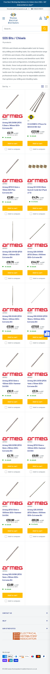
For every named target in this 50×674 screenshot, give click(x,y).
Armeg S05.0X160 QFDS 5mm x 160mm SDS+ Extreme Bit (12, 577)
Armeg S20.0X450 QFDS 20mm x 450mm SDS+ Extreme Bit (12, 254)
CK (28, 121)
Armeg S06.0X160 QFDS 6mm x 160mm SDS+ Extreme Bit (12, 448)
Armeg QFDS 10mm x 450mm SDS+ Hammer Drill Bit (36, 448)
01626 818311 (38, 9)
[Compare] (47, 333)
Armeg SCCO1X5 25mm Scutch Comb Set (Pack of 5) (37, 190)
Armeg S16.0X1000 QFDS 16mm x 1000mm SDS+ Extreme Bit (37, 319)
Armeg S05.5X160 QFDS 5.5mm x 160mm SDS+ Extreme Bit (11, 125)
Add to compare (14, 149)
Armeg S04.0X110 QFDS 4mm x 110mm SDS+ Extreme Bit (36, 383)
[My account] (40, 18)
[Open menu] (3, 18)
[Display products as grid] (42, 86)
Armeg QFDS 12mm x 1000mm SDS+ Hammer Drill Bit (11, 512)
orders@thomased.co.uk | (20, 9)
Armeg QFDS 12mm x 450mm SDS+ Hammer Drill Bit (11, 383)
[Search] (45, 28)
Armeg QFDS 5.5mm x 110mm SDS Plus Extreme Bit (11, 190)
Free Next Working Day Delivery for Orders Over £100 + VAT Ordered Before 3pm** (25, 3)
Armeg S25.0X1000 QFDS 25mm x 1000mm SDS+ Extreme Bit (36, 512)
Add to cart (12, 143)
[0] (45, 18)
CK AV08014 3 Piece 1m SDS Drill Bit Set (36, 125)
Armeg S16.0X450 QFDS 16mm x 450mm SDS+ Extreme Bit (12, 319)
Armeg (4, 119)
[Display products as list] (46, 86)
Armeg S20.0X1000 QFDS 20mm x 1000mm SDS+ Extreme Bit (36, 254)
